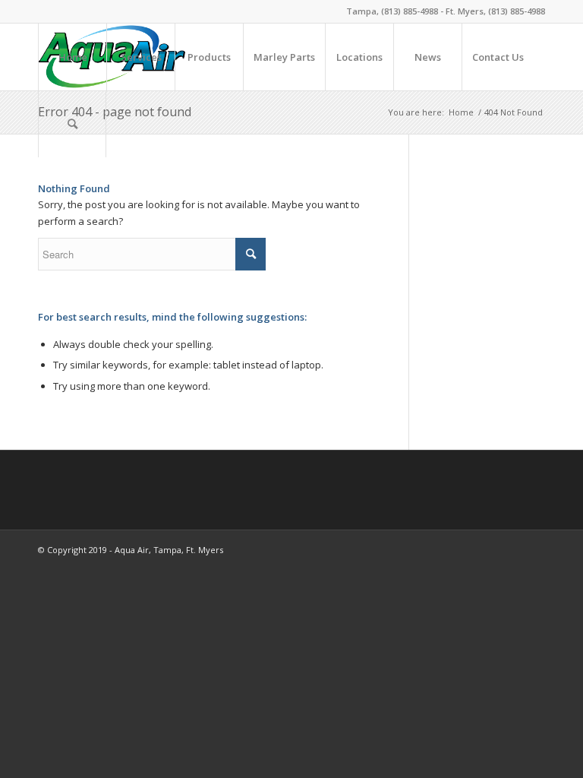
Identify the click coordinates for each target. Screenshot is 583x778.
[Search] (72, 123)
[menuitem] (72, 57)
